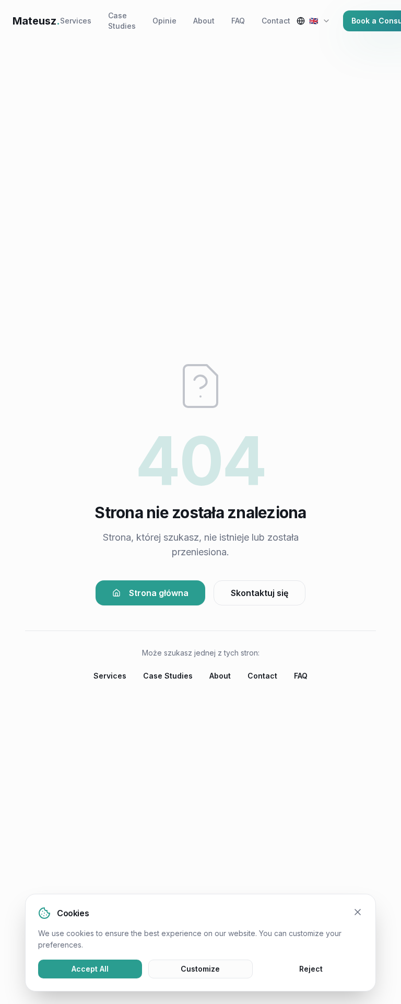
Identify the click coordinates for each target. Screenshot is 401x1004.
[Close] (357, 912)
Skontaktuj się (259, 593)
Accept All (90, 968)
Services (75, 20)
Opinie (164, 20)
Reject (311, 968)
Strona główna (158, 593)
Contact (276, 20)
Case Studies (122, 20)
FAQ (238, 20)
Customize (200, 968)
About (204, 20)
